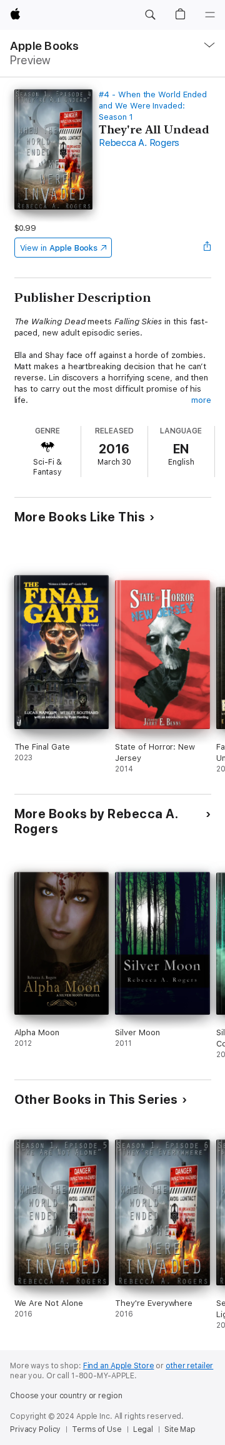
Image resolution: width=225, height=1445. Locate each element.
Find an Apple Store (118, 1365)
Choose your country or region (66, 1395)
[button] (150, 15)
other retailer (189, 1365)
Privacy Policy (35, 1429)
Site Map (180, 1429)
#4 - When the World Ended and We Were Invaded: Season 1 (152, 106)
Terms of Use (97, 1429)
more (201, 400)
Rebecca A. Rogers (139, 142)
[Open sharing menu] (206, 247)
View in (59, 248)
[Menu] (210, 15)
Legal (143, 1429)
